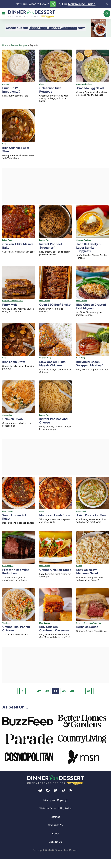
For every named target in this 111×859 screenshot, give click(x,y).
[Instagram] (63, 790)
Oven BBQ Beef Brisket (55, 304)
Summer (5, 84)
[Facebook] (47, 790)
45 (64, 691)
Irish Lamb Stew (13, 362)
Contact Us (55, 841)
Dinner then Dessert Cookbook (53, 28)
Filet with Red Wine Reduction (15, 571)
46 (72, 691)
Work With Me (56, 825)
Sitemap (55, 816)
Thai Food (6, 623)
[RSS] (70, 790)
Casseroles (7, 415)
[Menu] (3, 13)
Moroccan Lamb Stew (54, 515)
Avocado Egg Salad (90, 88)
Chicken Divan (12, 419)
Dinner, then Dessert (31, 14)
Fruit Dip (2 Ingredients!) (11, 89)
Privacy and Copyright (55, 800)
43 (47, 691)
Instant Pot (44, 240)
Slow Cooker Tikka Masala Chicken (52, 363)
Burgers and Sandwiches (12, 301)
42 (39, 691)
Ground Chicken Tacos (55, 570)
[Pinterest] (40, 790)
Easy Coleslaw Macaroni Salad (87, 571)
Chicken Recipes (46, 358)
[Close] (107, 4)
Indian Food (7, 240)
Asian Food (81, 511)
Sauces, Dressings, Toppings (88, 623)
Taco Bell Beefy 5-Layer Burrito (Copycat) (89, 247)
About (55, 833)
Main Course (44, 301)
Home (5, 45)
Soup (4, 144)
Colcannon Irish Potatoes (50, 89)
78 (89, 691)
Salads (79, 566)
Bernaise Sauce (87, 627)
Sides (41, 84)
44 (56, 691)
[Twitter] (55, 790)
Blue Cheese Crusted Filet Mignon (91, 306)
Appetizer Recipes (84, 84)
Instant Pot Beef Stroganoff (50, 245)
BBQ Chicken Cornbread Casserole (54, 628)
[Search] (106, 13)
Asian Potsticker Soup (92, 515)
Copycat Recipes (83, 240)
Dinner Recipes (19, 45)
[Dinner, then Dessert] (55, 780)
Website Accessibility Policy (55, 808)
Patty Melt (9, 304)
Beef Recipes (81, 358)
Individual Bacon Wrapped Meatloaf (89, 363)
